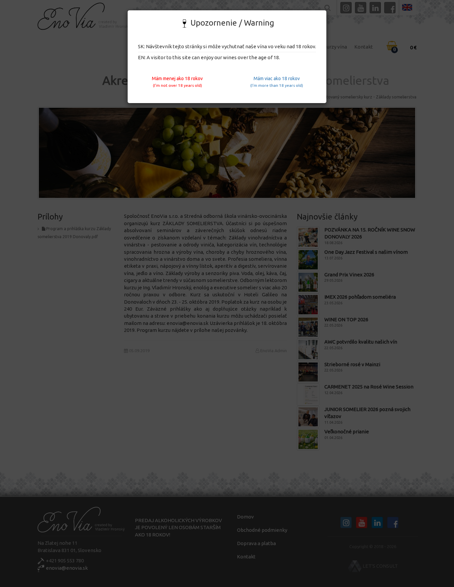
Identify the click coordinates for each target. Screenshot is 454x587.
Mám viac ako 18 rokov (276, 81)
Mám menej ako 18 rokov (177, 81)
